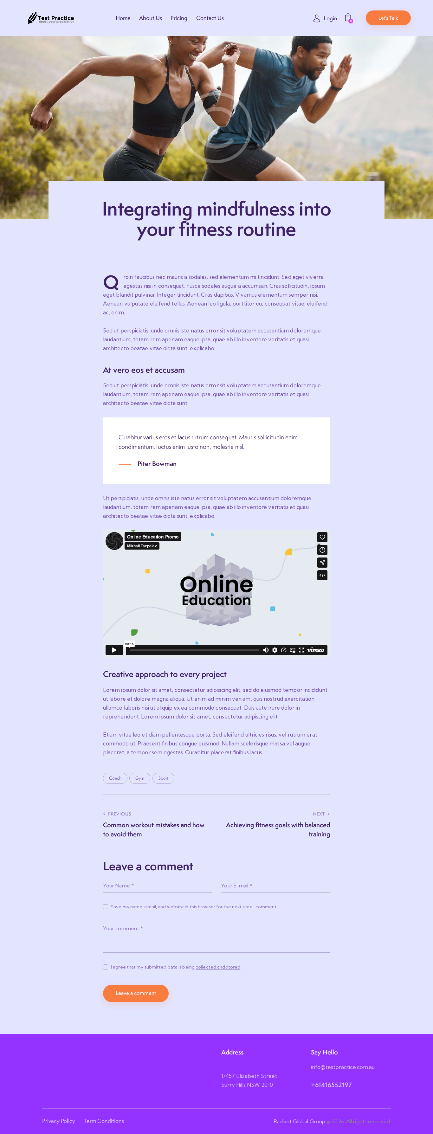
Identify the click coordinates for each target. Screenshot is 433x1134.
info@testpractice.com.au (343, 1067)
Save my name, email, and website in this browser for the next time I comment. (194, 907)
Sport (163, 778)
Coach (115, 778)
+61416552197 (331, 1085)
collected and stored (218, 967)
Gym (139, 778)
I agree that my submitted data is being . (176, 967)
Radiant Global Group (299, 1121)
